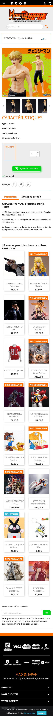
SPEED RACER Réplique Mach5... (39, 502)
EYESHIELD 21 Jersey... (14, 370)
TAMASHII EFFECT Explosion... (14, 589)
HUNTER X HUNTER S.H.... (14, 328)
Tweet (21, 184)
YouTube (20, 4)
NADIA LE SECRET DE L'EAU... (14, 502)
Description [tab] (10, 196)
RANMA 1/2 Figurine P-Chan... (14, 546)
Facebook (11, 4)
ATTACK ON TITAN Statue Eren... (38, 371)
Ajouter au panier (26, 168)
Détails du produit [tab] (31, 196)
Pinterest (28, 184)
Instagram (24, 4)
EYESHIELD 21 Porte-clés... (38, 546)
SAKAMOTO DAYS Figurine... (14, 284)
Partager (14, 184)
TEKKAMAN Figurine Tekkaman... (38, 415)
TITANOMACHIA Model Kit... (14, 415)
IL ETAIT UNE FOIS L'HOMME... (38, 458)
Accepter (41, 713)
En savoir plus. (29, 713)
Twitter (16, 4)
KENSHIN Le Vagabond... (38, 589)
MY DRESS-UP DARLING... (39, 328)
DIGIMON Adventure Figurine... (14, 458)
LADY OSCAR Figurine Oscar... (39, 284)
